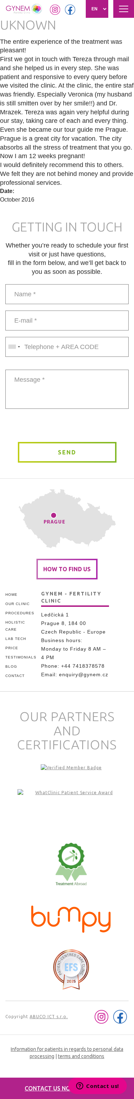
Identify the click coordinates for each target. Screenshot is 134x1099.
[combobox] (14, 346)
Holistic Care (15, 625)
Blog (11, 666)
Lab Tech (15, 639)
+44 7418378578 (83, 666)
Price (11, 648)
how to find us (67, 569)
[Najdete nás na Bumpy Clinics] (71, 917)
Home (11, 595)
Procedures (19, 613)
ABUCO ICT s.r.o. (49, 1016)
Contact (15, 676)
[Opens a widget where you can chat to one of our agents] (97, 1086)
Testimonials (20, 657)
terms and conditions (81, 1056)
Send (67, 452)
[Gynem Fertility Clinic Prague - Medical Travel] (71, 810)
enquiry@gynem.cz (83, 674)
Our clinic (17, 604)
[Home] (24, 9)
